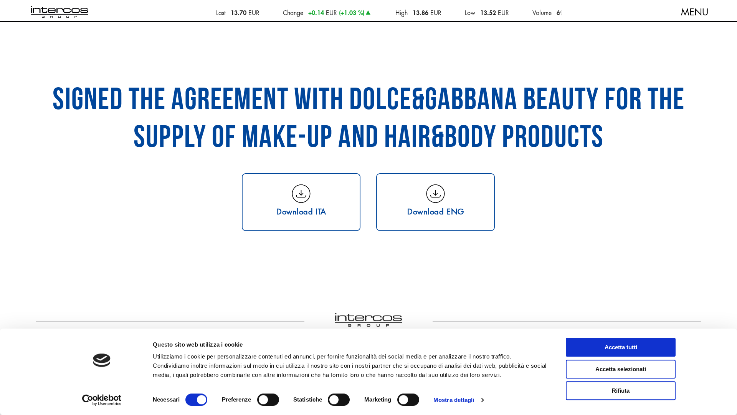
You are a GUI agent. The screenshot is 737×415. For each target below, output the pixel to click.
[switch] (268, 399)
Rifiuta (621, 390)
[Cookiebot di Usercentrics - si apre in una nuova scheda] (102, 400)
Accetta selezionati (620, 369)
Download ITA (301, 211)
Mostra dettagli (453, 400)
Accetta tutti (621, 347)
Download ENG (435, 211)
